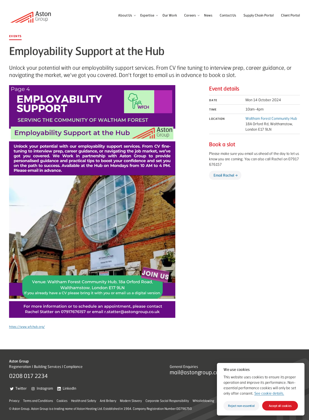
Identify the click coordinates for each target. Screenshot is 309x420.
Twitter (21, 388)
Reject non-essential (241, 406)
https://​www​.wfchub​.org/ (27, 326)
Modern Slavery (131, 400)
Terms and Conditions (38, 400)
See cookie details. (269, 393)
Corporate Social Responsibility (167, 400)
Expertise (147, 15)
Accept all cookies (280, 406)
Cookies (62, 400)
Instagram (45, 388)
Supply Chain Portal (258, 15)
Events (15, 36)
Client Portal (290, 15)
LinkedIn (69, 388)
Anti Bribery (108, 400)
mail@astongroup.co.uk (198, 372)
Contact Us (228, 15)
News (208, 15)
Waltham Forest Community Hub (271, 118)
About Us (125, 15)
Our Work (169, 15)
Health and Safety (83, 400)
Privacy (14, 400)
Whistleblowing (203, 400)
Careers (190, 15)
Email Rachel (224, 175)
